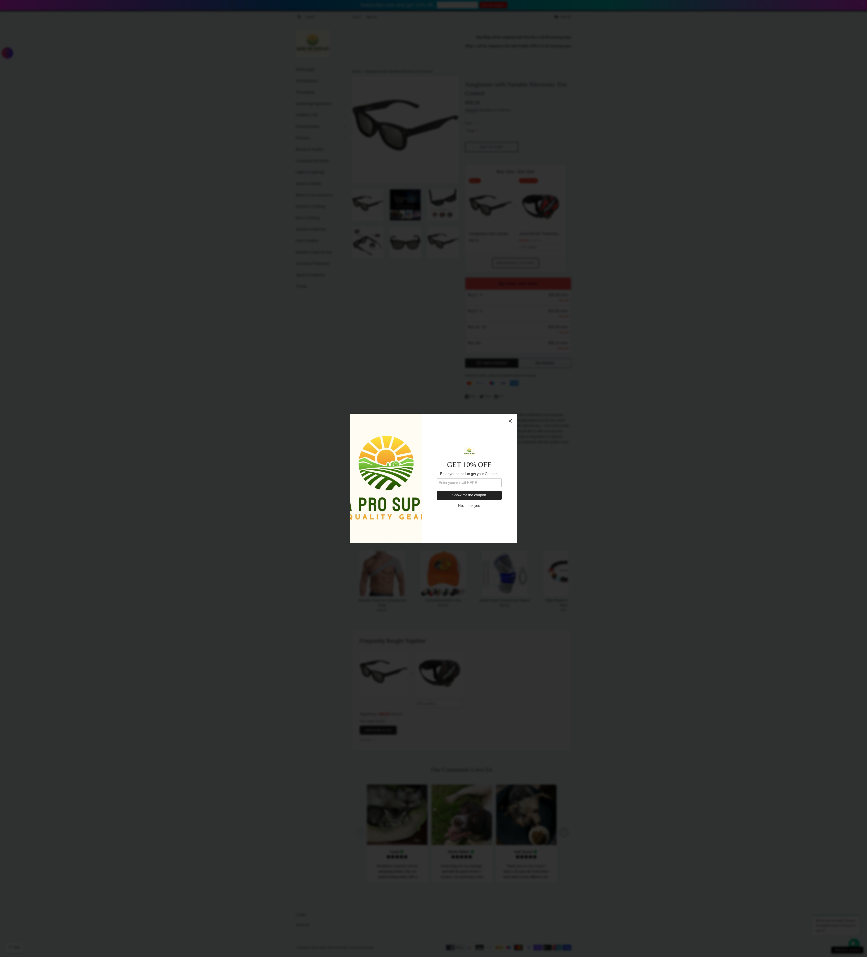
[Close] (510, 421)
